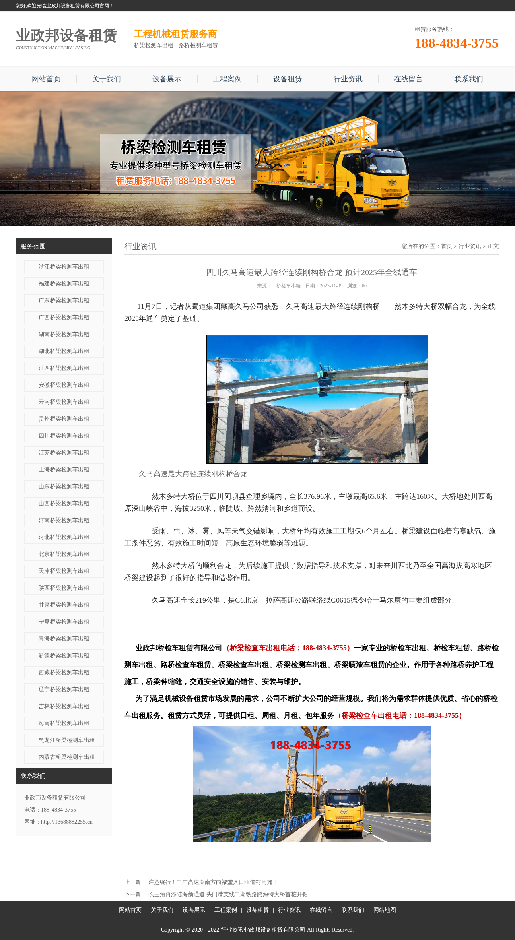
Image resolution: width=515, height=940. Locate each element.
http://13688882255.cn (67, 822)
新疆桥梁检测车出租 (64, 656)
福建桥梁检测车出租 (64, 284)
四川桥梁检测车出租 (64, 436)
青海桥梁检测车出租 (64, 639)
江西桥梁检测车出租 (64, 368)
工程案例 (227, 79)
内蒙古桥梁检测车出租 (67, 757)
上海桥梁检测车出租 (64, 470)
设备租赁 (287, 79)
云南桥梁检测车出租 (64, 402)
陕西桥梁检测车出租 (64, 588)
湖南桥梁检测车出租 (64, 334)
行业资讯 (348, 79)
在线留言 (408, 79)
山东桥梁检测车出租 (64, 486)
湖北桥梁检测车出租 (64, 351)
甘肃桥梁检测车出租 (64, 605)
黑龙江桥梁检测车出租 (67, 740)
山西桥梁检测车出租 (64, 503)
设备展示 (166, 79)
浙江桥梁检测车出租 (64, 267)
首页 (446, 246)
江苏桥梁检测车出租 (64, 453)
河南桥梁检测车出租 (64, 520)
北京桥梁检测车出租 (64, 554)
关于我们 (106, 79)
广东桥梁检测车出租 (64, 300)
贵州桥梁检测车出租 (64, 419)
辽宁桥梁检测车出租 (64, 689)
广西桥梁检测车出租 (64, 317)
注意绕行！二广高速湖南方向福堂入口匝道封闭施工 (213, 882)
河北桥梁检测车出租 (64, 537)
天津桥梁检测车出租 (64, 571)
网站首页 (46, 79)
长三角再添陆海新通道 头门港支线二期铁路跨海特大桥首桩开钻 (228, 894)
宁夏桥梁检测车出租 (64, 622)
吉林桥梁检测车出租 (64, 706)
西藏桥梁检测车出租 (64, 672)
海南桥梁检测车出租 (64, 723)
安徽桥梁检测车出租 (64, 385)
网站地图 (384, 910)
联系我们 (468, 79)
